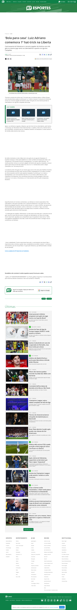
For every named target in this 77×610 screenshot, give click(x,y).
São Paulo (33, 579)
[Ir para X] (70, 1)
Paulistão (8, 556)
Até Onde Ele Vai (47, 550)
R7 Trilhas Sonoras (65, 554)
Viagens (17, 572)
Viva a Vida (18, 576)
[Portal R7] (3, 1)
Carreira (63, 543)
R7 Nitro (17, 565)
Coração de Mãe (47, 570)
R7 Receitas (18, 567)
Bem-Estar (18, 543)
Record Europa (65, 563)
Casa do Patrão (47, 565)
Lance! (7, 552)
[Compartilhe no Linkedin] (44, 54)
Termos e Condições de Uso (26, 600)
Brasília (15, 1)
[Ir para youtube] (70, 600)
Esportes (29, 1)
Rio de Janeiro (34, 576)
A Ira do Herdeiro (47, 543)
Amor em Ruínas (47, 545)
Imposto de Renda (34, 565)
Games (17, 558)
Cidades (32, 550)
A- (10, 59)
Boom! (45, 558)
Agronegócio (33, 541)
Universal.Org (64, 581)
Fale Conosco (12, 600)
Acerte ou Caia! (47, 541)
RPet (17, 570)
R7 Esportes (7, 33)
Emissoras (64, 547)
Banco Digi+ (64, 541)
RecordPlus (64, 552)
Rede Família (64, 572)
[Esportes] (38, 7)
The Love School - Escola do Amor (51, 590)
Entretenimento (21, 538)
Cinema (17, 547)
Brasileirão (8, 543)
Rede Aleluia (64, 570)
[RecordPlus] (62, 1)
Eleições (19, 1)
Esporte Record (47, 574)
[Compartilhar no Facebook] (42, 54)
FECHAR (62, 607)
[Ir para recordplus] (57, 600)
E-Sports (7, 545)
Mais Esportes (8, 554)
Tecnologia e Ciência (35, 583)
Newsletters (64, 550)
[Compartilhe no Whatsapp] (46, 54)
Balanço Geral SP (47, 554)
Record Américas (65, 558)
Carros (32, 547)
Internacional (33, 567)
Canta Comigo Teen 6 (48, 563)
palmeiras (43, 298)
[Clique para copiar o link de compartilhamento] (51, 54)
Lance (11, 33)
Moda (17, 561)
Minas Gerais (33, 570)
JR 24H (33, 1)
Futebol (7, 550)
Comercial (64, 545)
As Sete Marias (47, 547)
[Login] (75, 1)
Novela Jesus (46, 583)
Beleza (17, 541)
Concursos (33, 552)
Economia (33, 556)
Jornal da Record (47, 581)
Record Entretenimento (66, 561)
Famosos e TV (19, 554)
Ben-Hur (45, 556)
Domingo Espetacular (48, 572)
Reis (45, 587)
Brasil (32, 543)
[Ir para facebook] (68, 1)
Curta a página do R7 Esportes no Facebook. (17, 251)
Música (17, 563)
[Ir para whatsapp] (67, 600)
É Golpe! (32, 561)
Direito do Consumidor (35, 554)
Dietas (17, 550)
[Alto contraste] (6, 59)
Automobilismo (9, 541)
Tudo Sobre (33, 585)
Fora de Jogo (8, 547)
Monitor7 (33, 572)
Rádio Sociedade (65, 556)
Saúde (32, 581)
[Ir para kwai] (51, 600)
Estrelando (18, 552)
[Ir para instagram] (71, 1)
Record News (43, 1)
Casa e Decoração (19, 545)
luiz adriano (49, 298)
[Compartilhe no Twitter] (40, 54)
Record (37, 1)
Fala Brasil (46, 576)
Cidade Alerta (46, 567)
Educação (33, 558)
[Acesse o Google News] (48, 54)
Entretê (24, 1)
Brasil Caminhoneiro (48, 561)
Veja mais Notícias (28, 529)
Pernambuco (33, 574)
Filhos (17, 556)
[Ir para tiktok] (61, 600)
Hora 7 (32, 563)
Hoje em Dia (46, 579)
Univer (63, 576)
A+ (8, 59)
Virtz (17, 574)
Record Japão (64, 565)
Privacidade (18, 600)
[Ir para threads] (54, 600)
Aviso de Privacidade (54, 607)
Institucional (66, 538)
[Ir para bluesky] (42, 600)
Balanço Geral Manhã (48, 552)
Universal (63, 579)
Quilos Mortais (47, 585)
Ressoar (63, 574)
